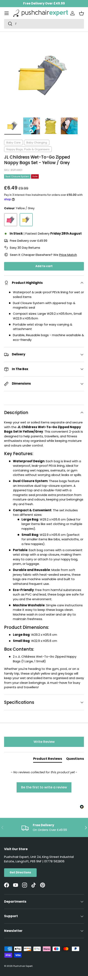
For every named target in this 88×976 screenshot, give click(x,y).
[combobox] (44, 24)
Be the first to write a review (44, 787)
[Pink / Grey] (10, 219)
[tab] (47, 760)
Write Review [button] (44, 741)
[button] (81, 13)
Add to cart (44, 266)
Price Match (68, 255)
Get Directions (20, 872)
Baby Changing (36, 142)
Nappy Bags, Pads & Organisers (28, 149)
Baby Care (13, 142)
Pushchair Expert (23, 966)
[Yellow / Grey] (26, 219)
